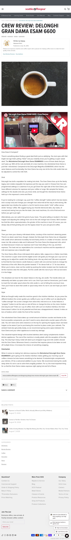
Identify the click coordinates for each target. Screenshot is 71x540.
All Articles (4, 446)
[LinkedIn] (13, 535)
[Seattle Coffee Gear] (35, 9)
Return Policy (6, 491)
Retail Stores (36, 491)
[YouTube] (15, 535)
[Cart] (68, 9)
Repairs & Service (38, 481)
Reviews (3, 464)
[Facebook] (8, 535)
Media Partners (64, 491)
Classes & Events (38, 494)
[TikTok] (2, 535)
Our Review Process (9, 54)
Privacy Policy (64, 497)
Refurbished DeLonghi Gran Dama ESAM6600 (26, 161)
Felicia (23, 41)
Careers (61, 487)
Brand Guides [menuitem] (30, 15)
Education (4, 457)
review (16, 36)
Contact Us (5, 481)
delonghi (3, 36)
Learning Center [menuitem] (18, 15)
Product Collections (39, 504)
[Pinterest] (10, 535)
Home (3, 20)
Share (6, 385)
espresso (10, 36)
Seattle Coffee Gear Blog (11, 20)
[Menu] (3, 9)
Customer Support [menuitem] (58, 15)
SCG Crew (62, 484)
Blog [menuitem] (49, 15)
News (3, 460)
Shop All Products (38, 501)
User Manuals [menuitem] (41, 15)
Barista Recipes (6, 449)
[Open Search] (65, 9)
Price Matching (6, 497)
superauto (21, 36)
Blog (33, 484)
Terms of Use (63, 494)
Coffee (3, 453)
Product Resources (38, 497)
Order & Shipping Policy (10, 487)
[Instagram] (5, 535)
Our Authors (19, 54)
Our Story (62, 481)
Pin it (14, 385)
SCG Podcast (36, 487)
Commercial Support (8, 484)
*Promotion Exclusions (9, 494)
